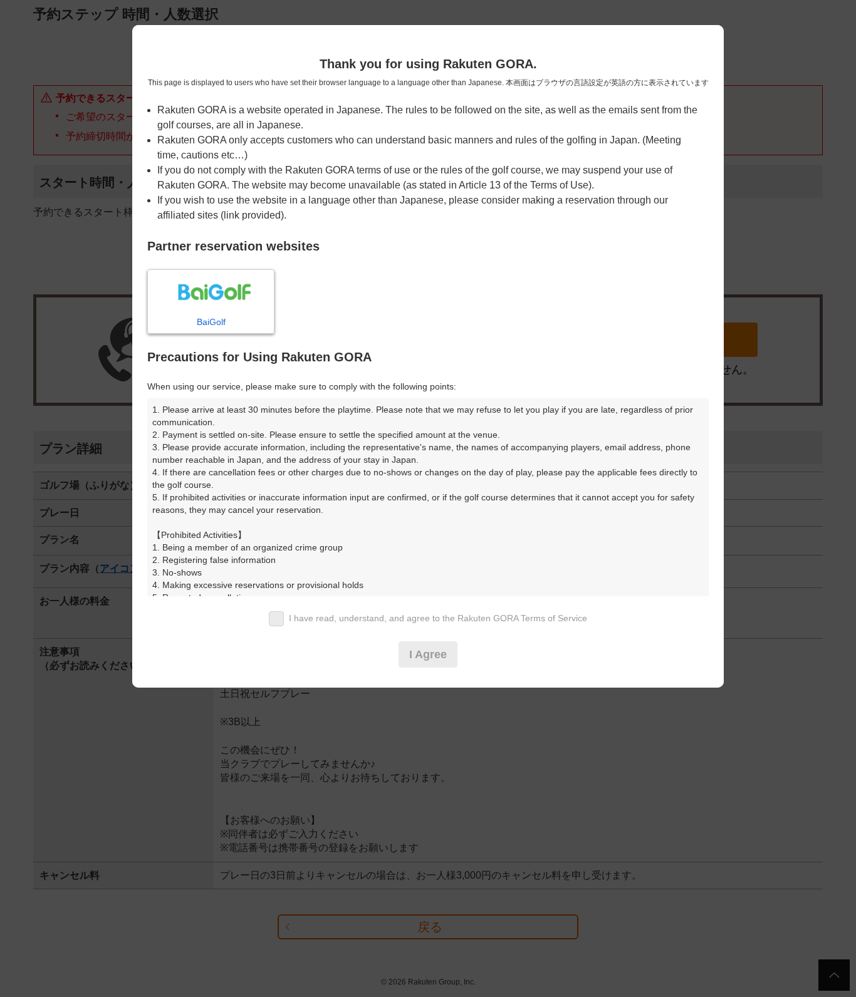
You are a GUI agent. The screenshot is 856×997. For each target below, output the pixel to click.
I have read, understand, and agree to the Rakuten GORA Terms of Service (438, 618)
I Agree (428, 654)
